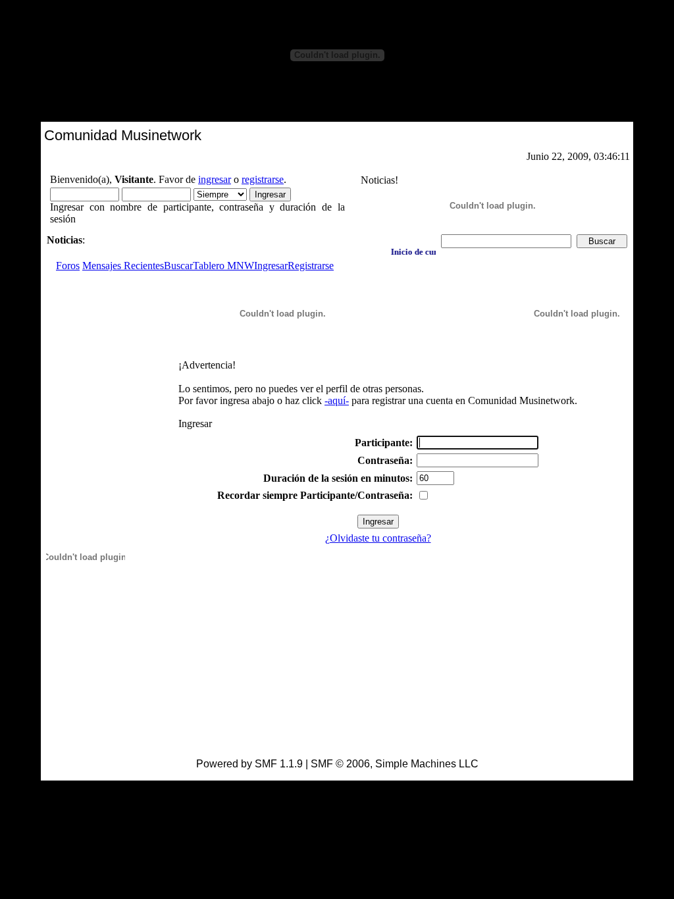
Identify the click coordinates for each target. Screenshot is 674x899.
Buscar (178, 265)
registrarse (263, 179)
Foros (68, 265)
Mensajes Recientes (123, 265)
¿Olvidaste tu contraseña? (378, 538)
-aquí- (336, 400)
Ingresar (271, 265)
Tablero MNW (223, 265)
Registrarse (311, 265)
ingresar (214, 179)
